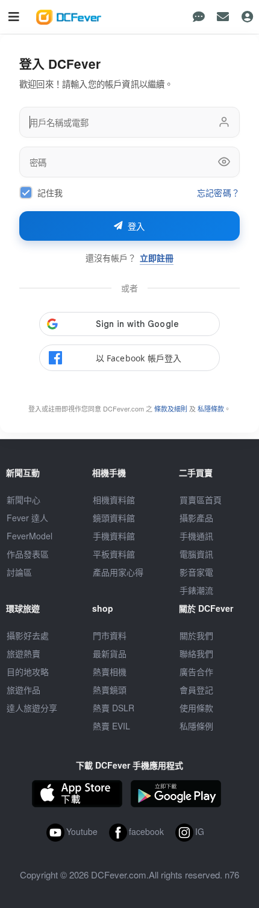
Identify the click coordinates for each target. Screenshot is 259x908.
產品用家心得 (118, 572)
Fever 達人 (27, 518)
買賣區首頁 (200, 500)
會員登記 (196, 690)
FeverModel (29, 536)
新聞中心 (23, 500)
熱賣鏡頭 (109, 690)
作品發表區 (28, 554)
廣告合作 (196, 671)
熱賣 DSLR (113, 708)
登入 (136, 227)
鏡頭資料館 (114, 518)
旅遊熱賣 (23, 653)
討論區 (19, 572)
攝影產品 (196, 518)
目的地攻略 (28, 671)
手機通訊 (196, 536)
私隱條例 (196, 726)
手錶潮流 (196, 590)
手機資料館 (114, 536)
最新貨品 (109, 653)
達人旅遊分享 (32, 708)
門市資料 (109, 635)
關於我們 (196, 635)
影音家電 (196, 572)
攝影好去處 (28, 635)
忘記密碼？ (218, 192)
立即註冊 (156, 258)
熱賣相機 (109, 671)
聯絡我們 (196, 653)
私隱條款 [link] (211, 408)
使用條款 (196, 708)
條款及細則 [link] (170, 408)
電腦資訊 (196, 554)
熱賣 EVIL (111, 726)
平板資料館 (114, 554)
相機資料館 (114, 500)
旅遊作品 (23, 690)
